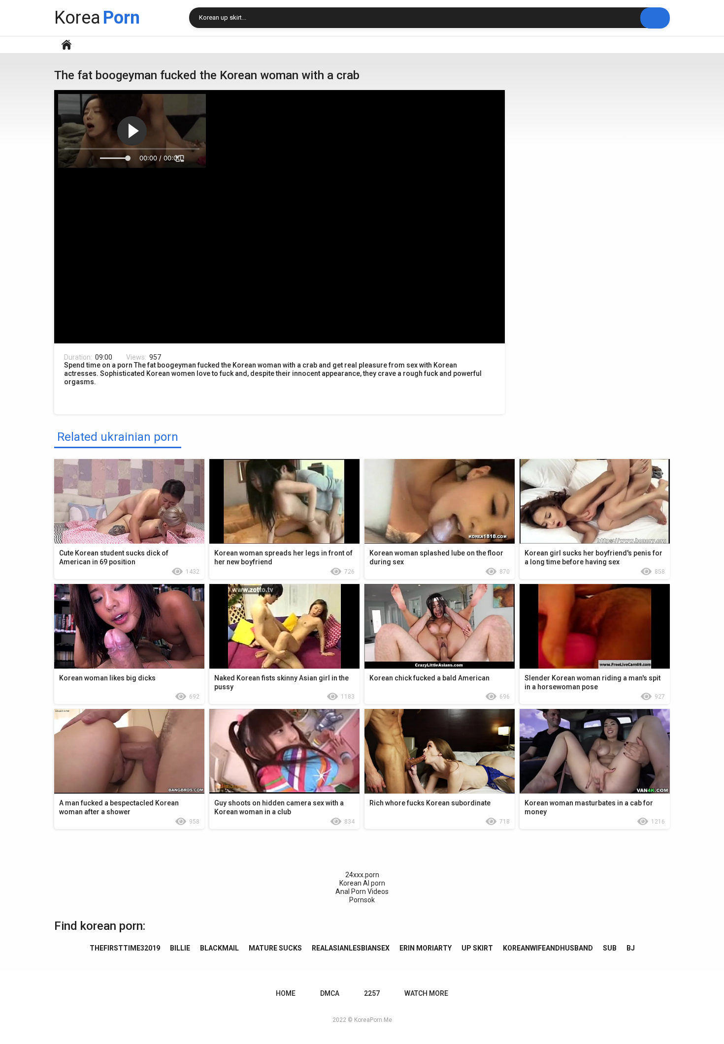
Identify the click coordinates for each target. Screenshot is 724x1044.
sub (610, 948)
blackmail (219, 948)
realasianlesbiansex (351, 948)
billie (180, 948)
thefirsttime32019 (125, 948)
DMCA (329, 993)
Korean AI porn (362, 883)
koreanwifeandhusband (548, 948)
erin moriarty (425, 948)
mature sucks (275, 948)
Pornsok (362, 900)
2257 (372, 993)
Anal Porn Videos (362, 891)
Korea (97, 17)
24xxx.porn (362, 875)
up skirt (477, 948)
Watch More (426, 993)
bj (630, 948)
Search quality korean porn (655, 18)
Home (66, 44)
